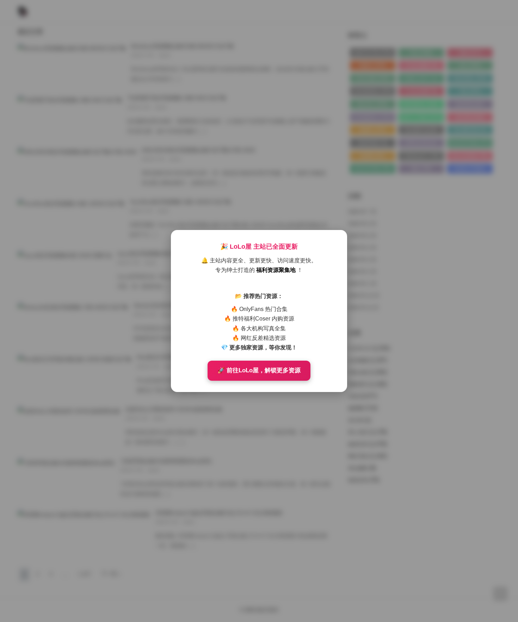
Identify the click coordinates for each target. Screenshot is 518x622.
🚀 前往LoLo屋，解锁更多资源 (259, 370)
